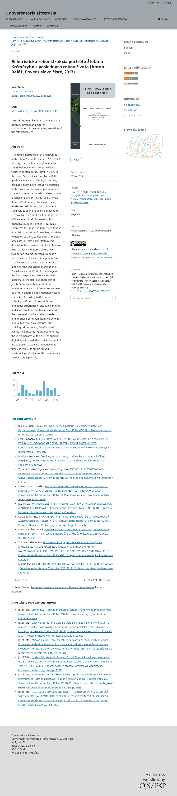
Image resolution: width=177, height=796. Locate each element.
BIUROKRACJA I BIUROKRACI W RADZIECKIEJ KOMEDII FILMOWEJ (75, 564)
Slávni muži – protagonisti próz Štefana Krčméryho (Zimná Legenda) (72, 609)
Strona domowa (19, 37)
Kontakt (37, 25)
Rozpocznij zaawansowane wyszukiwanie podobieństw (62, 587)
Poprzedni (21, 580)
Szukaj (164, 19)
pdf (77, 159)
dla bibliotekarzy (132, 115)
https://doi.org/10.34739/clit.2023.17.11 (34, 111)
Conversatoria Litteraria (31, 13)
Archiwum (61, 19)
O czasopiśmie (15, 19)
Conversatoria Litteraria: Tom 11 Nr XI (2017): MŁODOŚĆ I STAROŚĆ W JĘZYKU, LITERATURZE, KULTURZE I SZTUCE (63, 534)
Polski (127, 52)
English (128, 47)
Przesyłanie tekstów (115, 19)
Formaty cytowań (82, 298)
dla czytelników (132, 104)
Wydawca (53, 25)
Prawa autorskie (18, 25)
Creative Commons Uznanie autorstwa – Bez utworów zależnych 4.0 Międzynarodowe (91, 253)
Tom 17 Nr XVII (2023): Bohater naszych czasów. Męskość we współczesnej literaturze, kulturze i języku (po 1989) (60, 42)
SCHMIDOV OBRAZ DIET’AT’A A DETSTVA (67, 529)
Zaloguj (167, 2)
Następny (104, 580)
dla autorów (130, 109)
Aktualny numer (40, 19)
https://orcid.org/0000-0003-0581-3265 (31, 95)
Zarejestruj (153, 2)
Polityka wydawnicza (85, 19)
